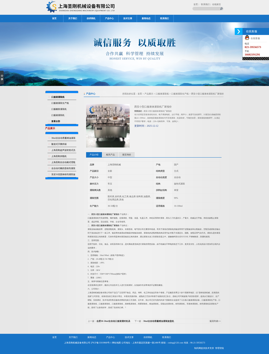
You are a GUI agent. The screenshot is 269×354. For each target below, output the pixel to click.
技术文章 (127, 18)
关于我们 (72, 18)
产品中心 (109, 18)
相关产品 (110, 155)
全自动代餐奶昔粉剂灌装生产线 (63, 169)
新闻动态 (146, 18)
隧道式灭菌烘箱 (59, 144)
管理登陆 (219, 348)
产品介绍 (94, 155)
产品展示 (148, 94)
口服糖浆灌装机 (59, 109)
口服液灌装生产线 (60, 103)
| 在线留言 (215, 4)
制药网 (197, 348)
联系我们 (164, 18)
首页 (195, 4)
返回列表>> (215, 321)
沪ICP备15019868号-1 (101, 343)
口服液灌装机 (57, 115)
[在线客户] (239, 31)
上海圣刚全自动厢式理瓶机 (63, 163)
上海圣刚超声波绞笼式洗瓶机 (63, 151)
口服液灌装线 (162, 94)
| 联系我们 (204, 4)
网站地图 (116, 343)
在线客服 (254, 38)
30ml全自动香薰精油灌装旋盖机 (63, 139)
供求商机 (91, 18)
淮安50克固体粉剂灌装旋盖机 (63, 175)
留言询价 (126, 155)
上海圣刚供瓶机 (59, 156)
